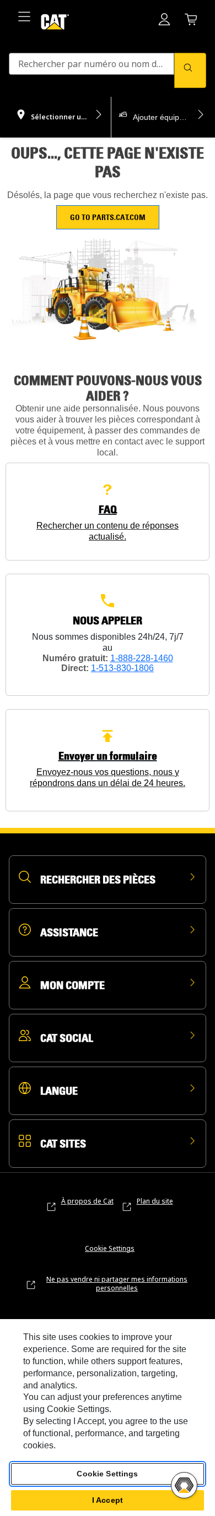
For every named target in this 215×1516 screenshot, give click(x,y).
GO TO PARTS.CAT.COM (108, 217)
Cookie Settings (110, 1248)
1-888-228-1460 (141, 658)
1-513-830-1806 (122, 668)
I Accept (107, 1500)
